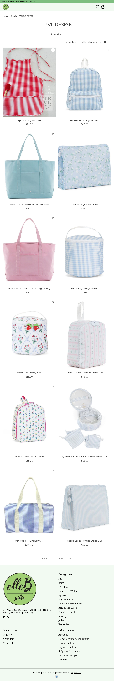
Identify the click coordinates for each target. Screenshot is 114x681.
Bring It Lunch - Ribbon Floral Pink (85, 372)
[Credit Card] (56, 676)
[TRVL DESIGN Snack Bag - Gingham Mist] (84, 251)
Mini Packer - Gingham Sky (29, 540)
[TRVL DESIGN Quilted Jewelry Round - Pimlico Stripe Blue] (84, 419)
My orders (8, 638)
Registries (63, 624)
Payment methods (68, 647)
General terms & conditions (73, 638)
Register (7, 634)
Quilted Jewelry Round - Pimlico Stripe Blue (84, 456)
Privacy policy (66, 643)
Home (5, 16)
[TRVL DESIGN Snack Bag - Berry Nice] (29, 335)
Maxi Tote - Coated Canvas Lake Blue (29, 204)
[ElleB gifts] (6, 7)
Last (61, 558)
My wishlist (9, 643)
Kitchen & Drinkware (70, 603)
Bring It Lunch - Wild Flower (29, 456)
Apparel (62, 595)
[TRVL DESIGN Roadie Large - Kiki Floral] (84, 166)
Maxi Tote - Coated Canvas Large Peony (29, 288)
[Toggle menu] (108, 7)
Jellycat (62, 620)
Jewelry (62, 616)
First (52, 558)
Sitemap (62, 659)
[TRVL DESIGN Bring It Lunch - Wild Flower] (29, 419)
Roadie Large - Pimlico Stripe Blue (84, 540)
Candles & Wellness (69, 591)
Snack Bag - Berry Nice (29, 372)
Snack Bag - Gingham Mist (85, 288)
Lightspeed (76, 672)
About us (63, 634)
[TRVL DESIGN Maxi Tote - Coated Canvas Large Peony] (29, 251)
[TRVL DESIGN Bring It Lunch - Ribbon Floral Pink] (84, 335)
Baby (61, 582)
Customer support (68, 655)
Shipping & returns (69, 651)
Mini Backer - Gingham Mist (84, 120)
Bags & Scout (65, 599)
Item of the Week (67, 607)
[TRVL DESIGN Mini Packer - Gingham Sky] (29, 503)
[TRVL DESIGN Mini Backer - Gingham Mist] (84, 82)
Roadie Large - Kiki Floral (85, 204)
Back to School (66, 611)
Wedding (63, 587)
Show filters (57, 34)
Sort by (83, 42)
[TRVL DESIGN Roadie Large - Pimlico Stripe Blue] (84, 503)
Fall (60, 578)
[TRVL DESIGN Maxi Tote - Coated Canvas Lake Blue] (29, 166)
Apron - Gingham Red (29, 120)
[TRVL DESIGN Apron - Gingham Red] (29, 82)
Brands (14, 16)
